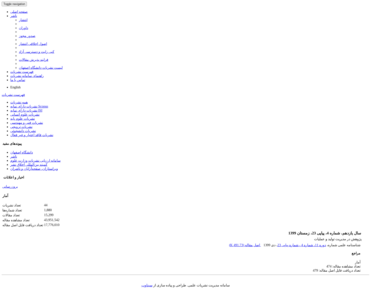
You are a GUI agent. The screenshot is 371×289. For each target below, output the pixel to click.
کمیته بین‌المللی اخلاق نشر (28, 164)
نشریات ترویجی (21, 127)
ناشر (13, 16)
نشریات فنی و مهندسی (26, 123)
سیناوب (146, 285)
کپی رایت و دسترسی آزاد (36, 52)
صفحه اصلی (19, 12)
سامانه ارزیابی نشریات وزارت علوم (35, 160)
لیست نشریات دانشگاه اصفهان (41, 67)
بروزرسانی (10, 186)
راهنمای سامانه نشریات (27, 76)
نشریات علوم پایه (22, 118)
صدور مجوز (27, 36)
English (15, 87)
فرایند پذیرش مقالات (33, 59)
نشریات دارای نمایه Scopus (29, 106)
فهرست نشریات (21, 72)
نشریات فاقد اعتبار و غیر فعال (31, 135)
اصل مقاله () (245, 245)
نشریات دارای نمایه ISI (26, 110)
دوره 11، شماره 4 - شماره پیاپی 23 (301, 245)
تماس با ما (17, 80)
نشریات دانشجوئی (23, 131)
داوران (23, 28)
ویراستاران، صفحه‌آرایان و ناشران (34, 169)
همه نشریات (19, 102)
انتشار (23, 20)
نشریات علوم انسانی (25, 114)
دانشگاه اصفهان (21, 152)
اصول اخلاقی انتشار (33, 44)
